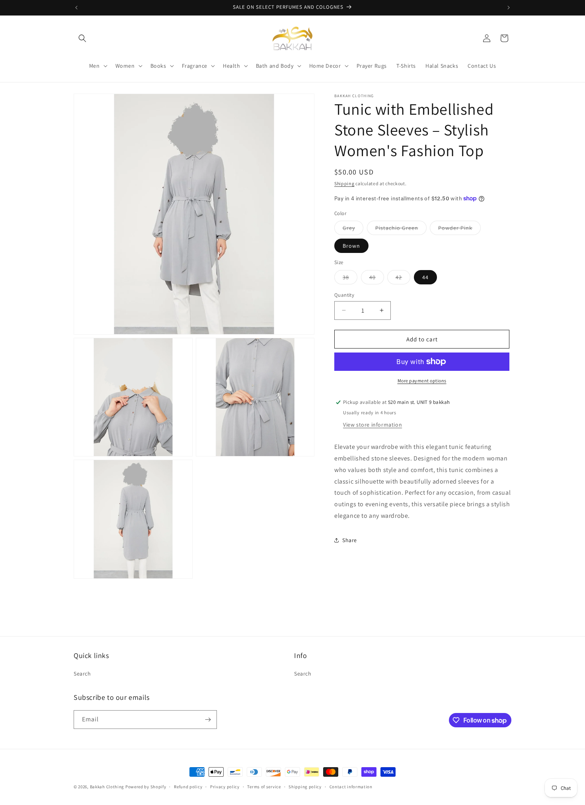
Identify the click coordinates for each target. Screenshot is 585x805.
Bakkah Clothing (107, 786)
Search (82, 673)
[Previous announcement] (76, 7)
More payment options (422, 381)
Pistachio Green (401, 229)
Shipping (344, 183)
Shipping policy (305, 786)
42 (403, 278)
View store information (372, 424)
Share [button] (349, 540)
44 (425, 276)
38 (350, 278)
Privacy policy (225, 786)
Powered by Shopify (145, 786)
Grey (353, 229)
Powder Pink (459, 229)
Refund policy (188, 786)
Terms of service (264, 786)
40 (376, 278)
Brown (351, 245)
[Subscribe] (207, 719)
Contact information (351, 786)
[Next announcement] (508, 7)
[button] (82, 38)
